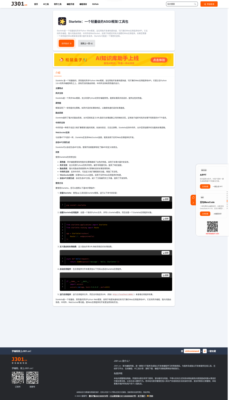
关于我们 (141, 396)
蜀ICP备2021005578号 (98, 396)
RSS (151, 396)
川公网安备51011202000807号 (123, 396)
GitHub (95, 4)
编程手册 (70, 4)
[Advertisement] (114, 326)
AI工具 (46, 4)
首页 (36, 4)
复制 (166, 199)
